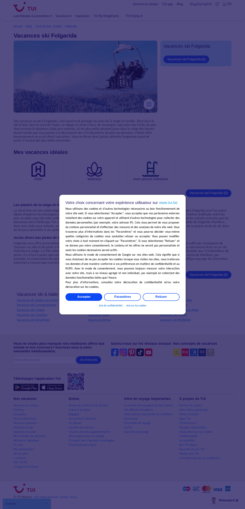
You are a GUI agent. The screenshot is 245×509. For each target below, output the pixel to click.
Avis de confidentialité (110, 305)
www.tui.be (168, 202)
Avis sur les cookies (136, 305)
